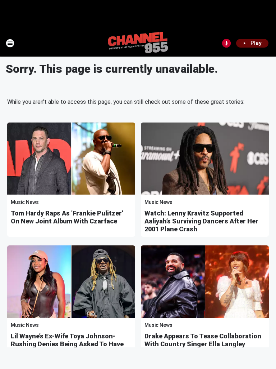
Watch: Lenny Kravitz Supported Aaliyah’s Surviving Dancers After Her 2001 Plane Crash (201, 221)
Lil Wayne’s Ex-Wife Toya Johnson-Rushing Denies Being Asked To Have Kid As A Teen (67, 344)
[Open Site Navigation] (10, 43)
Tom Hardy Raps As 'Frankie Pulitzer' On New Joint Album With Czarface (67, 217)
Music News (25, 202)
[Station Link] (138, 43)
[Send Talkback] (226, 43)
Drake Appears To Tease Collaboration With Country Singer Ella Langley (202, 340)
